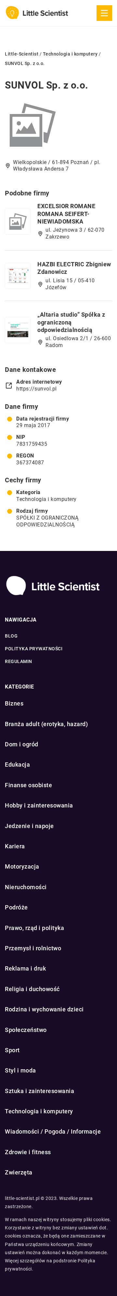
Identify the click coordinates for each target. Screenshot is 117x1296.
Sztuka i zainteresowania (39, 1091)
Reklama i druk (25, 968)
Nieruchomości (26, 887)
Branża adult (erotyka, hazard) (46, 724)
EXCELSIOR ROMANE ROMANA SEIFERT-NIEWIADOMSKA (66, 214)
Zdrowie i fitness (28, 1152)
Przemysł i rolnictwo (33, 948)
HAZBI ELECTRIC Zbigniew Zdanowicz (74, 268)
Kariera (15, 846)
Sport (12, 1050)
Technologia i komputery (46, 499)
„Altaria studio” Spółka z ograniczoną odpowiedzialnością (71, 322)
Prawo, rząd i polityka (34, 927)
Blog (11, 636)
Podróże (16, 907)
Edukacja (17, 764)
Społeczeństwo (26, 1029)
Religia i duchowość (32, 989)
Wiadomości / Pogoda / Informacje (53, 1131)
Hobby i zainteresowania (39, 805)
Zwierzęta (18, 1172)
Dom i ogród (21, 744)
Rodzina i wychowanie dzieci (44, 1009)
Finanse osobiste (28, 785)
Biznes (14, 703)
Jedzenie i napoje (29, 825)
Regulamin (18, 661)
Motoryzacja (22, 866)
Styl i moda (20, 1070)
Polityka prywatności (33, 648)
